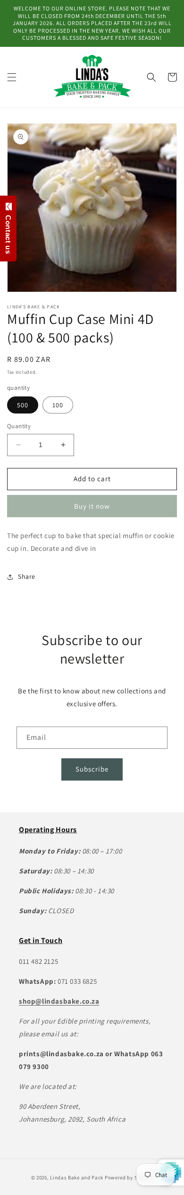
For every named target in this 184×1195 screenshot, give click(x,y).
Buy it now (92, 506)
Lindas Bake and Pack (76, 1177)
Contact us (8, 232)
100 (57, 405)
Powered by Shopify (129, 1177)
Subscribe (92, 768)
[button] (11, 77)
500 (22, 405)
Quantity (19, 426)
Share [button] (26, 576)
